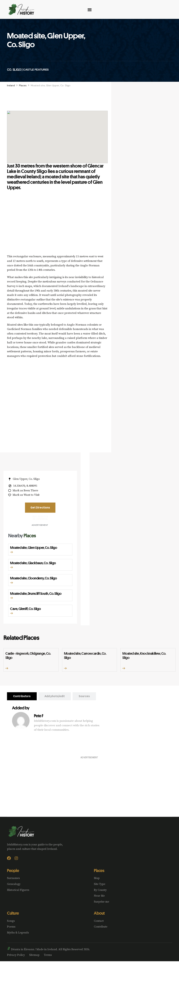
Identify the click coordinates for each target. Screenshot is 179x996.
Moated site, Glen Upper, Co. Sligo (33, 548)
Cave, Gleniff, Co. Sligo (25, 609)
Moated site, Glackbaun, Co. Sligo (33, 563)
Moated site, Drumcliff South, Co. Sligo (35, 593)
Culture (13, 913)
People (13, 870)
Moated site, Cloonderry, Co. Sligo (33, 578)
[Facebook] (9, 858)
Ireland (11, 85)
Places (23, 85)
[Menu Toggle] (89, 10)
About (99, 913)
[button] (11, 552)
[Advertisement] (57, 226)
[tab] (22, 696)
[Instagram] (16, 858)
